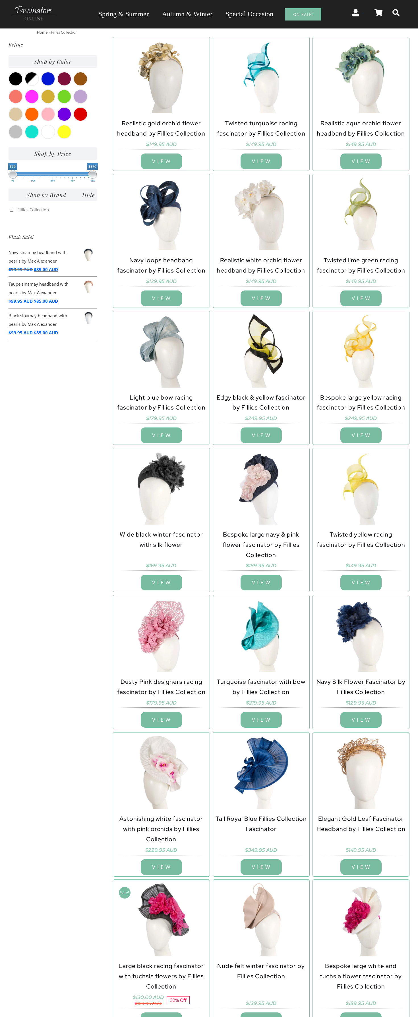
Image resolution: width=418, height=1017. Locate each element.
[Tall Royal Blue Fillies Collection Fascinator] (261, 771)
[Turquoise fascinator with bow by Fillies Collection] (261, 634)
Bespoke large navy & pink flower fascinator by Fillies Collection (261, 545)
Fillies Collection (33, 209)
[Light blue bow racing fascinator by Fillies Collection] (161, 349)
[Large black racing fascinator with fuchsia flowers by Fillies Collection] (161, 918)
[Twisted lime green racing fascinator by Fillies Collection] (361, 212)
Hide (88, 195)
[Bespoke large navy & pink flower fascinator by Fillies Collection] (261, 486)
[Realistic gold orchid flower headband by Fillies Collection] (161, 75)
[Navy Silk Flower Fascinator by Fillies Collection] (361, 634)
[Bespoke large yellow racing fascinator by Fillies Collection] (361, 349)
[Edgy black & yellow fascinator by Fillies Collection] (261, 349)
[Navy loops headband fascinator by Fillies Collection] (161, 212)
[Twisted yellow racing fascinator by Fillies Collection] (361, 486)
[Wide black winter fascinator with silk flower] (161, 486)
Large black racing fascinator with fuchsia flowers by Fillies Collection (161, 976)
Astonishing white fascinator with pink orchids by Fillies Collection (161, 829)
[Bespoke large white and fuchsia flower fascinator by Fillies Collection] (361, 918)
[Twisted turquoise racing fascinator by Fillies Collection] (261, 75)
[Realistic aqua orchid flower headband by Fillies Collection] (361, 75)
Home (42, 32)
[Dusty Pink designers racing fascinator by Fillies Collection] (161, 634)
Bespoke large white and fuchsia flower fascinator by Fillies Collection (361, 976)
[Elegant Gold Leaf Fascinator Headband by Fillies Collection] (361, 771)
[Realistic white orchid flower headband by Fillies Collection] (261, 212)
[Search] (396, 13)
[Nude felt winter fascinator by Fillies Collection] (261, 918)
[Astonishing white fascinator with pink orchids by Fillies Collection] (161, 771)
